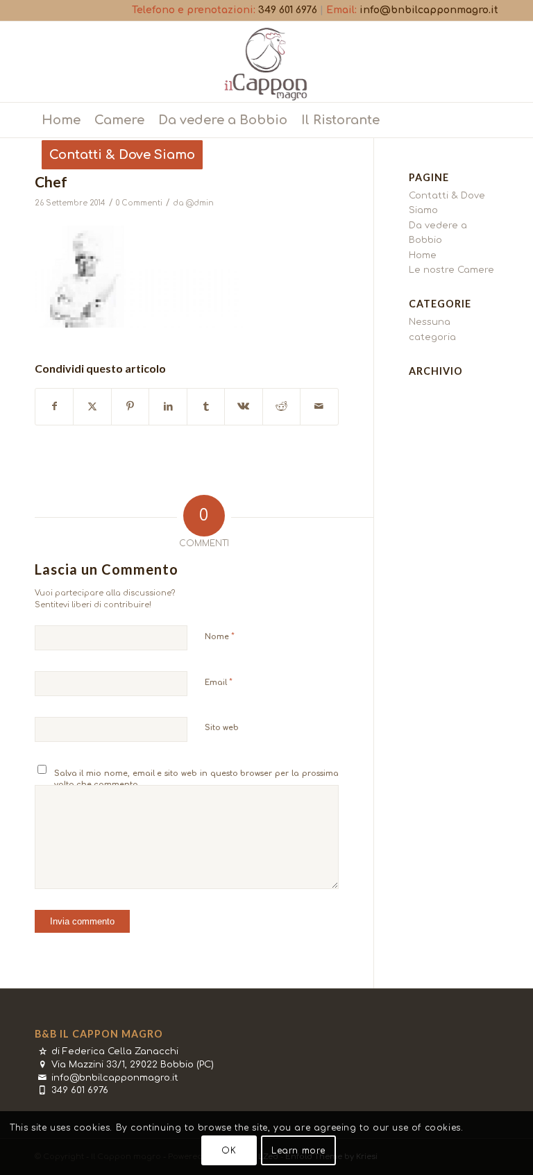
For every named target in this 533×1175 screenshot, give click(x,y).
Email (218, 682)
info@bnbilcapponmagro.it (428, 10)
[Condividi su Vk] (243, 406)
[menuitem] (61, 120)
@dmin (200, 203)
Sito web (222, 727)
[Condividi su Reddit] (281, 406)
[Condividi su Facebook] (54, 406)
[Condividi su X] (92, 406)
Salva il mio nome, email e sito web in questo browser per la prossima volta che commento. (196, 779)
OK (228, 1151)
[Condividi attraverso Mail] (319, 406)
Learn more (298, 1151)
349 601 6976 (287, 10)
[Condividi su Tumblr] (205, 406)
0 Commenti (139, 203)
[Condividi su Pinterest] (130, 406)
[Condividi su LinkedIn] (167, 406)
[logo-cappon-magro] (266, 62)
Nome (220, 636)
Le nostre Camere (451, 270)
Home (423, 255)
